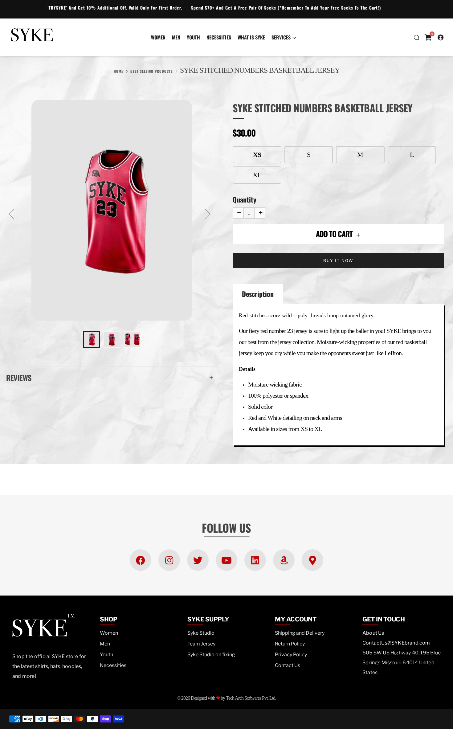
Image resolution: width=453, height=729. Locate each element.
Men (176, 37)
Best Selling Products (151, 71)
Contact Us (287, 665)
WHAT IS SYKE (251, 37)
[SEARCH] (416, 37)
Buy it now (338, 260)
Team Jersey (201, 644)
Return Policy (290, 644)
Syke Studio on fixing (211, 654)
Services (281, 37)
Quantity (244, 199)
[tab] (91, 339)
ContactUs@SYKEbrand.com (396, 643)
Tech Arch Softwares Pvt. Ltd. (251, 698)
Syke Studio (200, 633)
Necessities (218, 37)
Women (158, 37)
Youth (193, 37)
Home (118, 71)
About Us (373, 633)
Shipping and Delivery (299, 633)
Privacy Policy (291, 654)
